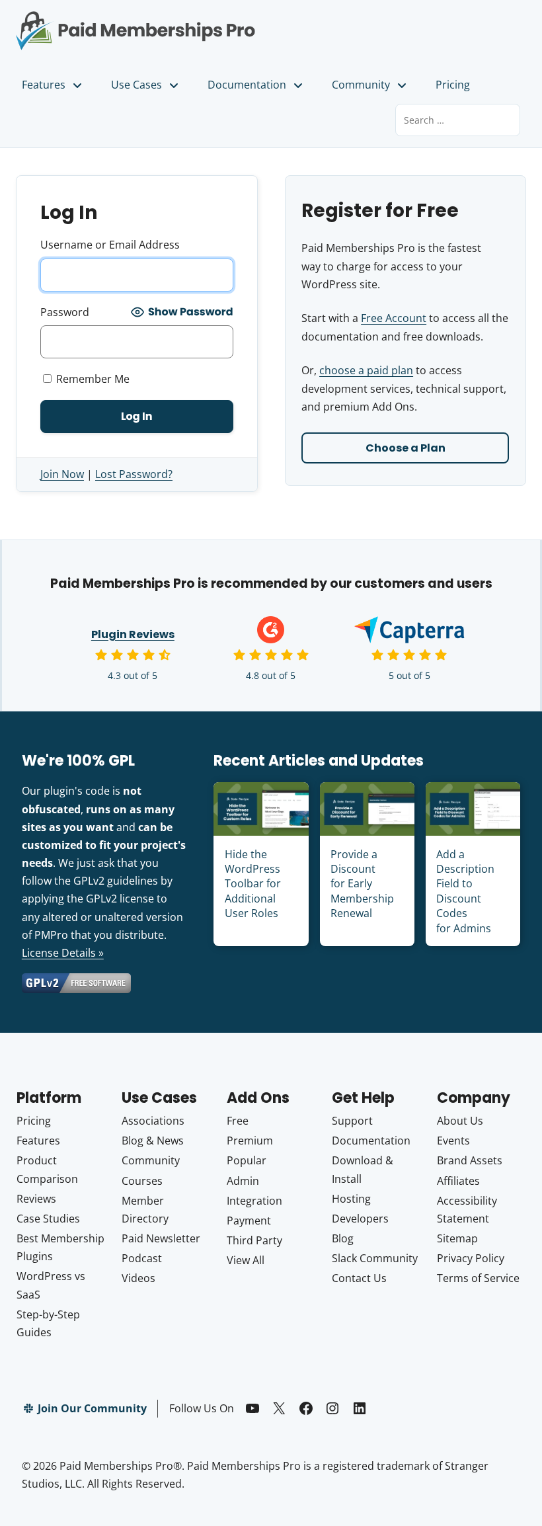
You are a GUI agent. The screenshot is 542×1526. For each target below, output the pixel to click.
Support (352, 1120)
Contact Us (359, 1278)
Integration (254, 1200)
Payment (249, 1220)
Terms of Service (478, 1278)
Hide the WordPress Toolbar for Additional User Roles (253, 884)
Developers (360, 1218)
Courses (142, 1181)
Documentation (247, 84)
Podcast (142, 1258)
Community (361, 84)
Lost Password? (134, 474)
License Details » (63, 952)
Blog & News (153, 1140)
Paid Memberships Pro (135, 22)
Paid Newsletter (161, 1238)
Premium (250, 1140)
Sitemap (457, 1238)
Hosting (351, 1198)
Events (453, 1140)
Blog (343, 1238)
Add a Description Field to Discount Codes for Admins (465, 891)
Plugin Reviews (132, 634)
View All (245, 1260)
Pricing (453, 84)
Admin (243, 1181)
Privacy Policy (470, 1258)
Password (64, 312)
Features (43, 84)
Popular (246, 1160)
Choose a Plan (405, 448)
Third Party (254, 1240)
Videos (138, 1278)
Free (238, 1120)
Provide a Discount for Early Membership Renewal (362, 884)
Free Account (393, 318)
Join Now (62, 474)
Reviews (36, 1198)
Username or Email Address (110, 244)
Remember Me (92, 379)
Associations (153, 1120)
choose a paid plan (366, 370)
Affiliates (458, 1181)
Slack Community (375, 1258)
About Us (460, 1120)
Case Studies (48, 1218)
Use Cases (136, 84)
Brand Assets (469, 1160)
